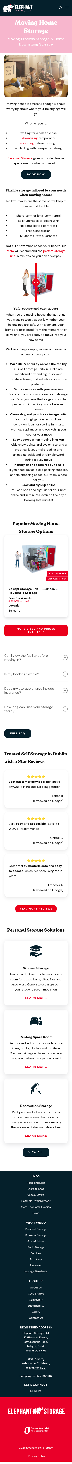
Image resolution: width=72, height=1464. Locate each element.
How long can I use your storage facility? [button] (28, 709)
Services (36, 1253)
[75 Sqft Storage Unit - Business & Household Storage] (36, 559)
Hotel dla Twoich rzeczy (36, 1201)
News (36, 1213)
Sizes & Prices (35, 1241)
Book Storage (36, 1247)
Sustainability (36, 1305)
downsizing (30, 138)
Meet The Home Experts (36, 1207)
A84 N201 (40, 1367)
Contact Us (36, 1318)
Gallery (36, 1312)
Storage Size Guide (36, 1271)
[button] (67, 8)
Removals (36, 1265)
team (10, 251)
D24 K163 (40, 1350)
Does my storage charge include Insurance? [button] (29, 690)
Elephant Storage (20, 158)
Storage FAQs (36, 1189)
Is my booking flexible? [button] (21, 674)
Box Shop (36, 1259)
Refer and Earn (36, 1183)
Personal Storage (36, 1229)
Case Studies (36, 1293)
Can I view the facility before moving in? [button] (26, 657)
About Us (36, 1287)
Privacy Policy (36, 1456)
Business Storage (36, 1235)
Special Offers (35, 1195)
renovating (26, 143)
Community (36, 1299)
